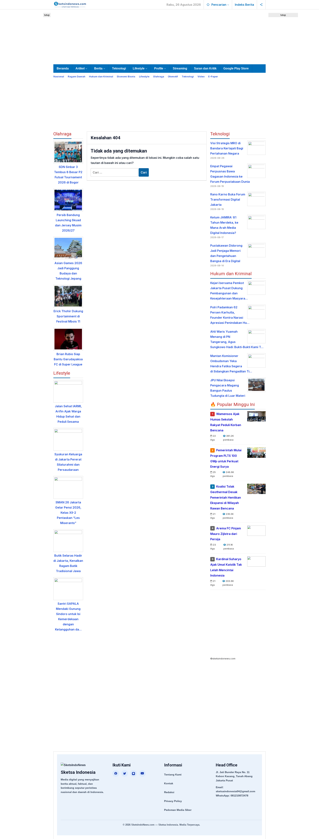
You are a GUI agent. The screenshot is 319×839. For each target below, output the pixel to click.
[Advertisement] (159, 36)
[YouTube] (142, 773)
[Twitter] (124, 773)
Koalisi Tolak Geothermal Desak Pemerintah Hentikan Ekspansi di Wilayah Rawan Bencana (225, 497)
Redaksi (169, 792)
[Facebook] (115, 773)
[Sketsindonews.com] (69, 4)
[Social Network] (261, 4)
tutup (47, 15)
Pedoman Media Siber (177, 809)
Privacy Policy (173, 801)
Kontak (168, 783)
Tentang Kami (172, 774)
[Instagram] (133, 773)
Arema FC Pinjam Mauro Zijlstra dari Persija (225, 533)
